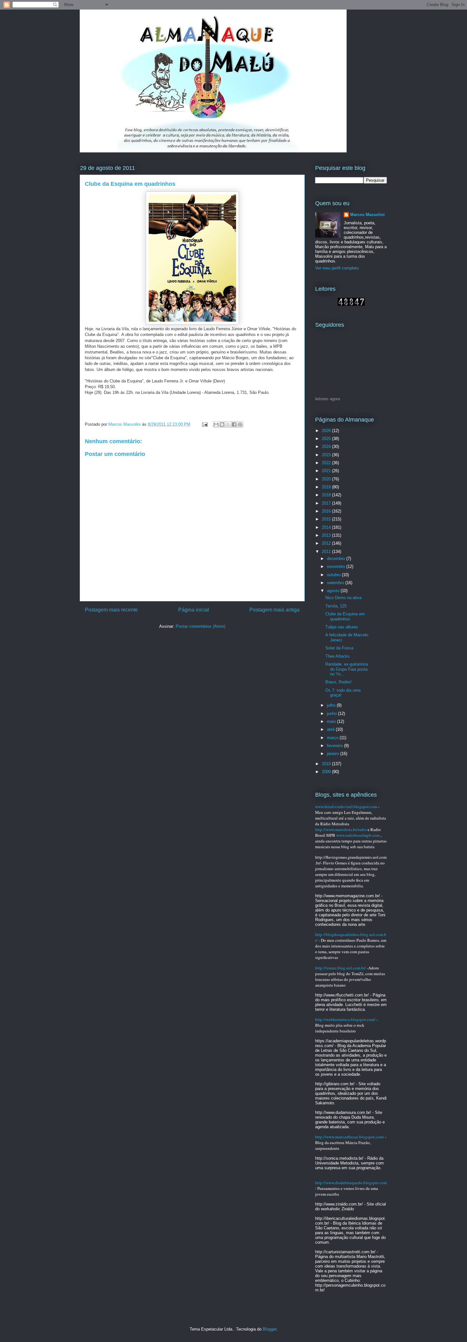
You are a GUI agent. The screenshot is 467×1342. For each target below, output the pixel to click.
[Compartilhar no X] (228, 424)
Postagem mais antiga (274, 609)
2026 (327, 430)
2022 (327, 462)
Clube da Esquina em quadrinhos (345, 616)
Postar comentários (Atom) (200, 626)
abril (331, 729)
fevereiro (335, 745)
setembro (336, 582)
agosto (334, 590)
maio (332, 721)
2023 (327, 454)
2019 (327, 487)
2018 (327, 495)
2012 (327, 543)
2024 (327, 446)
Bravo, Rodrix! (338, 682)
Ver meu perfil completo (337, 268)
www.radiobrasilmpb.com (358, 835)
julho (332, 705)
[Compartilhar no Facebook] (234, 424)
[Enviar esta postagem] (204, 424)
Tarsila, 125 (336, 606)
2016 (327, 511)
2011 (327, 551)
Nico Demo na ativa (343, 597)
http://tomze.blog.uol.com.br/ (340, 968)
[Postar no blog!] (222, 424)
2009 (327, 771)
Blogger (269, 1329)
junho (332, 713)
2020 (327, 479)
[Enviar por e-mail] (216, 424)
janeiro (333, 753)
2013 (327, 535)
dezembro (336, 558)
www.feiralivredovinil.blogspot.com (346, 806)
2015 (327, 519)
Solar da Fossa (339, 648)
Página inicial (193, 609)
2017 (327, 503)
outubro (334, 574)
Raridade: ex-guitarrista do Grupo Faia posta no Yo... (346, 669)
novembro (336, 566)
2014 (327, 527)
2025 (327, 438)
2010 (327, 763)
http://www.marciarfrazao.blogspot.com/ (349, 1137)
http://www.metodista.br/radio (341, 829)
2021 (327, 470)
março (333, 737)
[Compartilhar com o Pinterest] (240, 424)
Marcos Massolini (367, 214)
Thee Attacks (337, 656)
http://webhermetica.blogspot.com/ (345, 1019)
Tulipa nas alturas (341, 627)
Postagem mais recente (111, 609)
